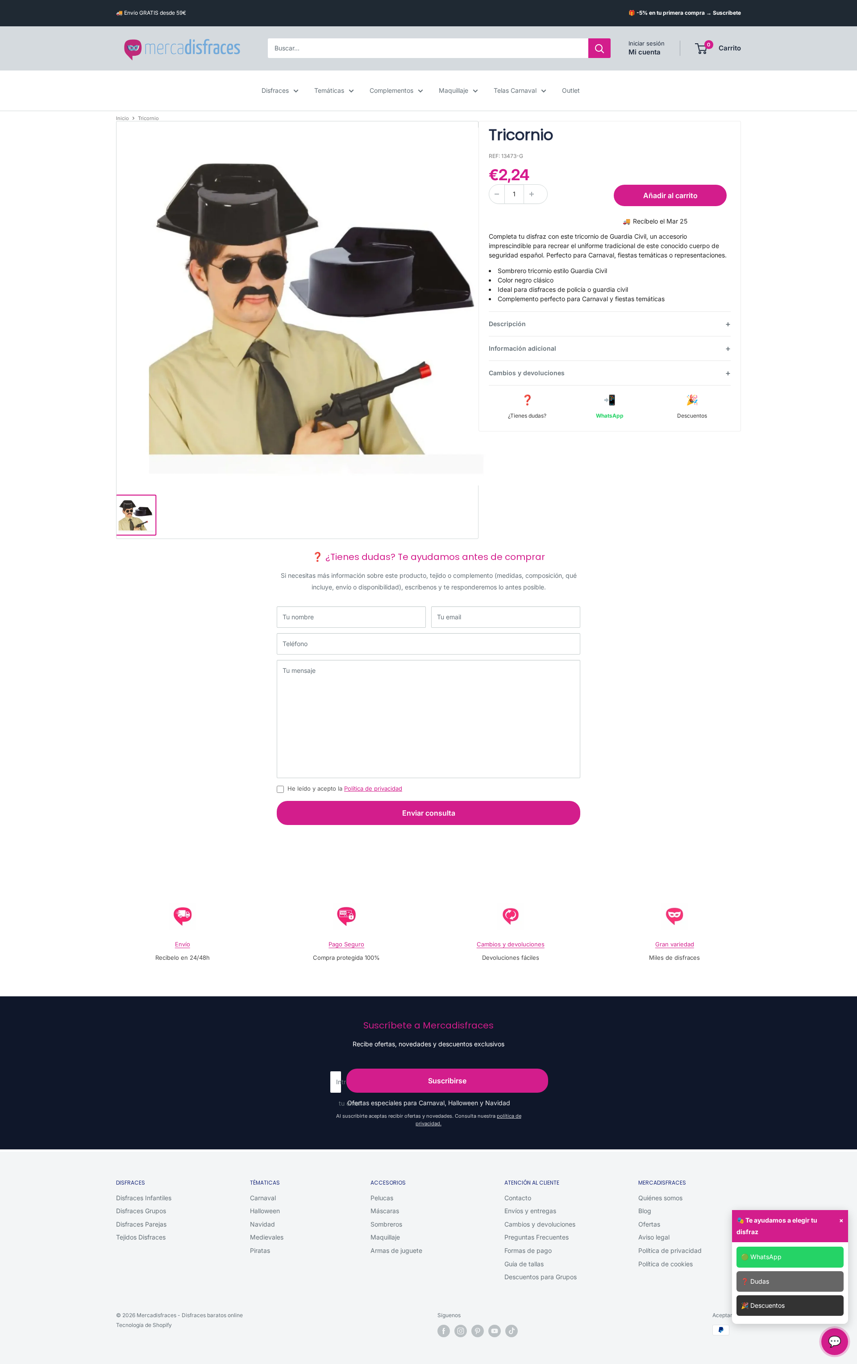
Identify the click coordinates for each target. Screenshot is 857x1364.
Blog (644, 1211)
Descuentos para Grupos (540, 1277)
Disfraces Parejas (141, 1224)
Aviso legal (654, 1237)
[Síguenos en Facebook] (443, 1331)
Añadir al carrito (670, 195)
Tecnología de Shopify (144, 1325)
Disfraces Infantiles (143, 1198)
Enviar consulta (428, 812)
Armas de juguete (396, 1250)
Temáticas (329, 90)
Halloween (265, 1211)
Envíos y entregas (530, 1211)
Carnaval (263, 1198)
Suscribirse (447, 1080)
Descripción (507, 324)
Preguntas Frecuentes (536, 1237)
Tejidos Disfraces (141, 1237)
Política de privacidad (373, 788)
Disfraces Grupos (141, 1211)
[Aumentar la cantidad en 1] (531, 194)
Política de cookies (665, 1264)
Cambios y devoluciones (527, 373)
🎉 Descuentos (763, 1305)
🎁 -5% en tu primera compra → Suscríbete (684, 12)
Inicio (122, 118)
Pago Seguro (346, 944)
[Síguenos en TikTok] (511, 1331)
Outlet (571, 90)
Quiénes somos (660, 1198)
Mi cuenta (644, 52)
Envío (182, 944)
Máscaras (384, 1211)
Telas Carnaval (515, 90)
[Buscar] (599, 48)
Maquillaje (453, 90)
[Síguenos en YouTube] (494, 1331)
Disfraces (275, 90)
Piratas (260, 1250)
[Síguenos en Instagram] (460, 1331)
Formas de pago (528, 1250)
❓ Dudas (755, 1281)
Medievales (266, 1237)
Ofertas (649, 1224)
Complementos (391, 90)
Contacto (517, 1198)
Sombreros (386, 1224)
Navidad (262, 1224)
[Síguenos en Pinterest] (477, 1331)
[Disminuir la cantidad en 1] (496, 194)
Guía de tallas (524, 1264)
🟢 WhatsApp (761, 1256)
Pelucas (381, 1198)
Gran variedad (674, 944)
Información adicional (522, 348)
